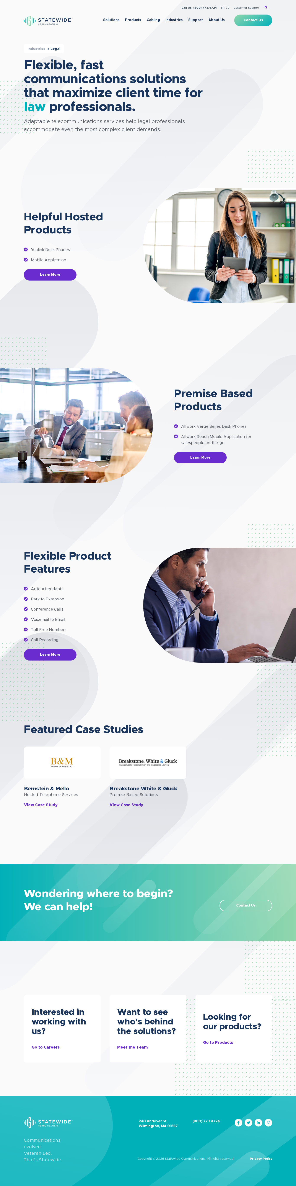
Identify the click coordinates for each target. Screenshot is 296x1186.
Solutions (111, 20)
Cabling (153, 20)
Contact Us (253, 20)
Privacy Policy (261, 1158)
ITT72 (225, 8)
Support (195, 20)
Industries (174, 20)
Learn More (50, 274)
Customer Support (246, 8)
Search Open (266, 7)
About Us (216, 20)
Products (133, 20)
